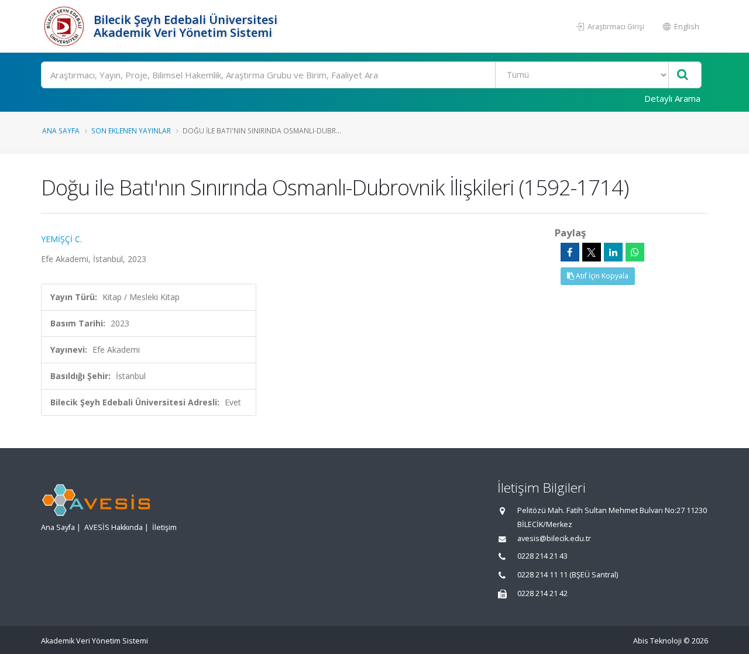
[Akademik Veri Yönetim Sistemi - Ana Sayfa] (66, 26)
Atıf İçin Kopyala (601, 276)
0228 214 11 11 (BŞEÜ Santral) (567, 575)
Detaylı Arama (672, 98)
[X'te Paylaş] (591, 252)
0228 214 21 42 (542, 593)
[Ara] (682, 75)
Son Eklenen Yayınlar (131, 130)
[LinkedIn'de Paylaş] (613, 252)
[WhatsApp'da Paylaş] (635, 252)
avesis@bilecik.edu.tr (554, 538)
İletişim (164, 527)
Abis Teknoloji (657, 641)
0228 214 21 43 (542, 556)
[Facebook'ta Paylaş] (570, 252)
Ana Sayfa (61, 130)
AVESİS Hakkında (113, 527)
